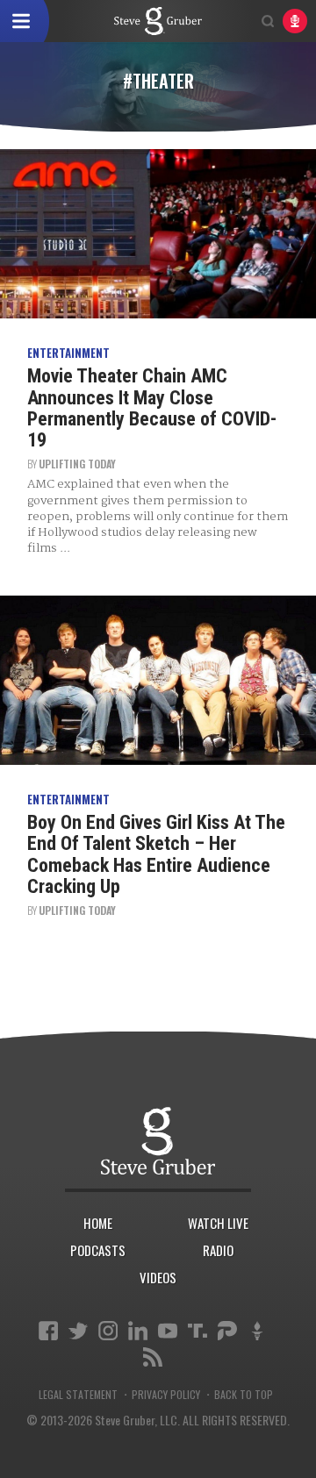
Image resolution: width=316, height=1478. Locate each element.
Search (268, 21)
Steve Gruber (158, 1140)
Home (97, 1222)
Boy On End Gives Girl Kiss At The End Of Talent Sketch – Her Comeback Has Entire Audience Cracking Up (156, 854)
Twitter (78, 1330)
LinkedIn (137, 1330)
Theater (158, 21)
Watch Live (218, 1222)
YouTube (167, 1330)
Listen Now (295, 21)
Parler (227, 1330)
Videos (158, 1277)
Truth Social (197, 1330)
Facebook (48, 1330)
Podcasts (98, 1250)
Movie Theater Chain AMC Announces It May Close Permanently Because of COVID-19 (151, 408)
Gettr (257, 1330)
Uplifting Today (77, 463)
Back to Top (243, 1394)
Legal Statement (78, 1394)
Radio (218, 1250)
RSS (152, 1357)
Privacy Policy (166, 1394)
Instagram (108, 1330)
